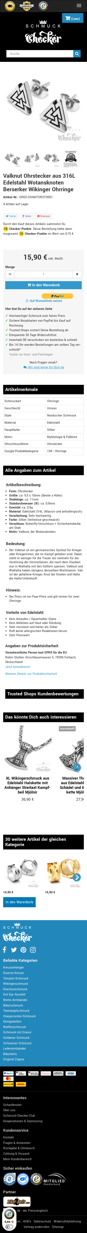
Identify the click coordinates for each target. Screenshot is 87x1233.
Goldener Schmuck (16, 1038)
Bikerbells (10, 1054)
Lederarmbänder (14, 1048)
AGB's (27, 1221)
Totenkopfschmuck (16, 1011)
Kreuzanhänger (13, 967)
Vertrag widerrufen (36, 1227)
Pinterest (44, 216)
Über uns (9, 1110)
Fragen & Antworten (16, 1143)
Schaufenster (12, 1105)
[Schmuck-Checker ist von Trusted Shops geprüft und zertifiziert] (37, 1179)
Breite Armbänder (15, 1000)
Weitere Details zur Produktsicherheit (31, 674)
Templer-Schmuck (15, 978)
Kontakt (8, 1137)
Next (77, 767)
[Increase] (77, 274)
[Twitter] (14, 951)
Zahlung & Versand (16, 1154)
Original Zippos (13, 1059)
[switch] (9, 1227)
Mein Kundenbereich (17, 1159)
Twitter (12, 216)
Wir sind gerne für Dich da (45, 367)
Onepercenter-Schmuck (19, 1016)
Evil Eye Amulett (14, 994)
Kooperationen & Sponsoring (22, 1121)
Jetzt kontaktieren (17, 667)
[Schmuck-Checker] (43, 32)
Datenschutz (42, 1221)
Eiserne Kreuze (13, 973)
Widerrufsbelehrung (67, 1221)
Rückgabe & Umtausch (19, 1148)
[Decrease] (10, 274)
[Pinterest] (24, 951)
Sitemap (58, 1227)
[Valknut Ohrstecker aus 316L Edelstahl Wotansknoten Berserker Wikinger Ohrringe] (12, 159)
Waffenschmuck (14, 1027)
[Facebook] (5, 951)
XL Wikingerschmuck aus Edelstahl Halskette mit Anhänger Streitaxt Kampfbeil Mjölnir (27, 785)
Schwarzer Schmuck (17, 1043)
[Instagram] (33, 951)
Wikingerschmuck (15, 984)
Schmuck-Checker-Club (19, 1116)
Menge (10, 267)
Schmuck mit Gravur (17, 1032)
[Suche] (77, 53)
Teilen (27, 216)
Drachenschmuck (15, 989)
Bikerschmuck (13, 1005)
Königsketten (12, 1021)
